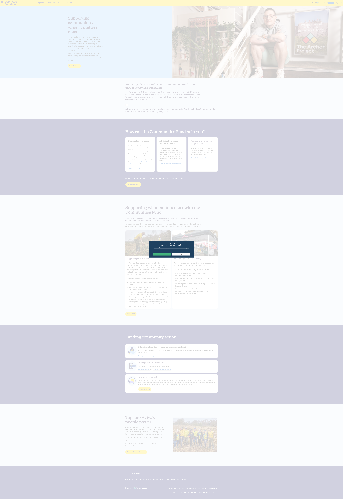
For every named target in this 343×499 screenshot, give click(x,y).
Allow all (162, 254)
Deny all (181, 254)
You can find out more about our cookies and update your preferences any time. (171, 249)
